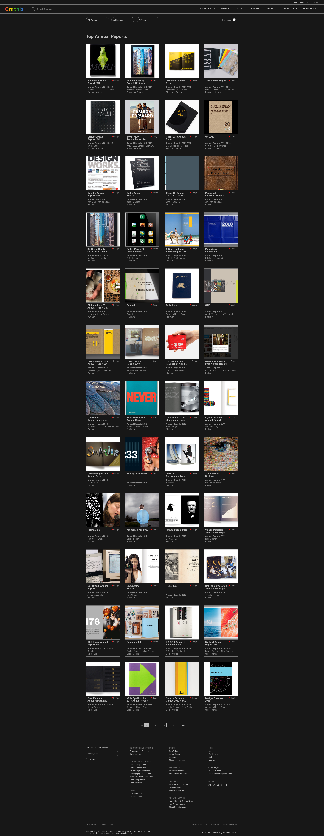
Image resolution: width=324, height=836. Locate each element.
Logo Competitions (137, 779)
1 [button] (146, 725)
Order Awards (135, 754)
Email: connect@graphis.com (220, 773)
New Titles (173, 751)
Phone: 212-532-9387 (217, 770)
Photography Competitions (140, 773)
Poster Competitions (138, 764)
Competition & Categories (140, 751)
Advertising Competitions (140, 770)
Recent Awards (136, 793)
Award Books (174, 754)
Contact (211, 760)
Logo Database (136, 782)
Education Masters (176, 790)
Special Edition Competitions (141, 776)
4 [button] (159, 725)
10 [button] (169, 725)
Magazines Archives (177, 760)
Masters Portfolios (176, 770)
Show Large (226, 20)
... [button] (164, 725)
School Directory (175, 787)
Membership (213, 754)
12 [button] (177, 725)
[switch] (235, 19)
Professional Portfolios (178, 773)
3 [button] (155, 725)
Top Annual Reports (177, 804)
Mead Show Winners (177, 807)
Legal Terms (91, 824)
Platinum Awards (136, 796)
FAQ (210, 757)
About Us (212, 751)
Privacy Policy (107, 824)
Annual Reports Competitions (181, 801)
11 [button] (173, 725)
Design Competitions (138, 767)
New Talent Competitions (179, 784)
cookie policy (127, 833)
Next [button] (183, 725)
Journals (172, 757)
